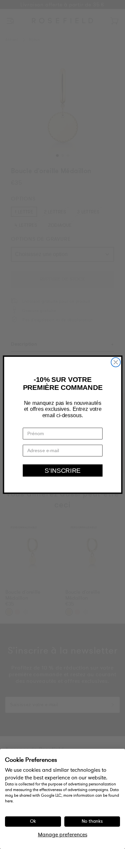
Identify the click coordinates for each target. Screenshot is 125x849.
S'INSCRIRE (63, 470)
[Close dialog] (115, 362)
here (9, 801)
